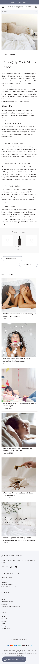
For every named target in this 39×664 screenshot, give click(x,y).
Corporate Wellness (7, 584)
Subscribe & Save (7, 577)
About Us (4, 604)
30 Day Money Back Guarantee (11, 606)
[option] (19, 2)
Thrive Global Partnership (9, 587)
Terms (3, 623)
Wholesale (5, 582)
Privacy (4, 626)
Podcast (4, 580)
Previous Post (12, 258)
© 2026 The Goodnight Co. (19, 639)
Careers (4, 616)
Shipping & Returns (7, 601)
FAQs (3, 599)
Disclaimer (5, 621)
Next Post (28, 265)
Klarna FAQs (5, 618)
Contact (4, 597)
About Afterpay (6, 628)
